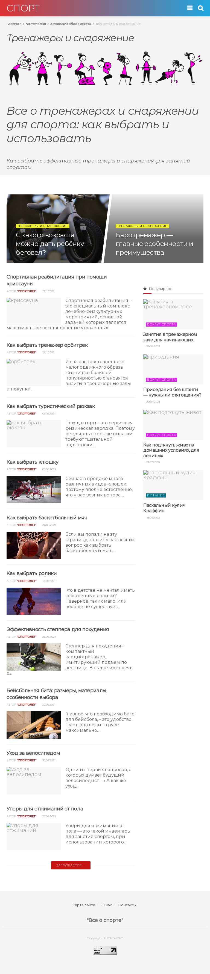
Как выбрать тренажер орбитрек (47, 345)
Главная (14, 24)
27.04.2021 (49, 816)
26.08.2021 (49, 525)
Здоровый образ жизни (70, 24)
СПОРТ (23, 8)
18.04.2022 (152, 517)
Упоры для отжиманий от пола (45, 809)
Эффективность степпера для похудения (58, 629)
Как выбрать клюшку (33, 462)
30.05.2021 (49, 704)
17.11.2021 (48, 291)
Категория (36, 24)
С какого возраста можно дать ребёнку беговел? (50, 244)
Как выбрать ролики (32, 573)
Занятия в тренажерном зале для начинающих (170, 337)
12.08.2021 (49, 581)
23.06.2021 (49, 636)
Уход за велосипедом (33, 753)
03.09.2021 (49, 469)
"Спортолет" (27, 291)
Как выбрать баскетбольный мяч (47, 518)
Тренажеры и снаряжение (118, 24)
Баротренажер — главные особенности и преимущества (155, 244)
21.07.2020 (152, 462)
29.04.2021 (152, 346)
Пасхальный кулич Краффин (164, 508)
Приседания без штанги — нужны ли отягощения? (172, 392)
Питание (156, 495)
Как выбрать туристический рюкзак (51, 406)
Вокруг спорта (161, 324)
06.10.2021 (49, 413)
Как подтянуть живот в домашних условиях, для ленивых (171, 450)
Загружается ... (70, 865)
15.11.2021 (48, 352)
